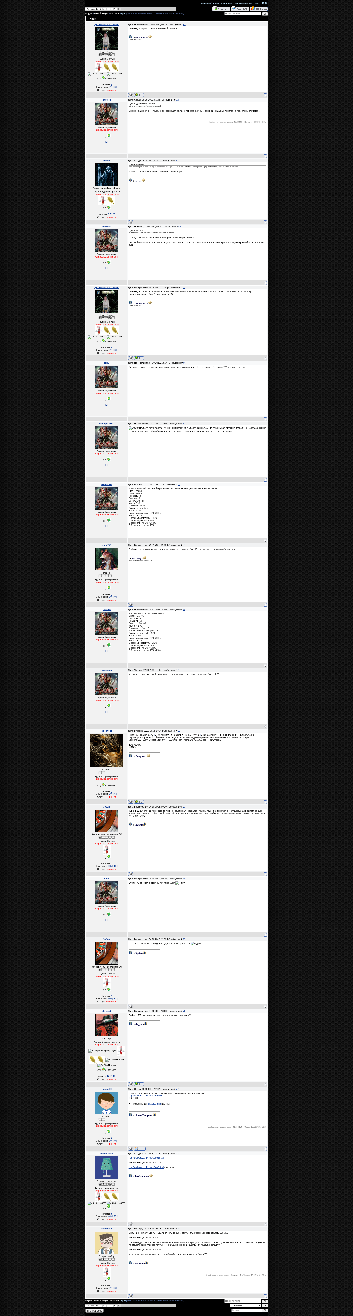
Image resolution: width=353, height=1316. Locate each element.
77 (177, 1089)
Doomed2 (106, 1228)
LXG (106, 878)
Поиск (257, 3)
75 (184, 939)
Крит (123, 13)
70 (184, 609)
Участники (226, 3)
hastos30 (107, 1089)
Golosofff (106, 484)
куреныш (107, 670)
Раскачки (114, 13)
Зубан (106, 806)
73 (184, 806)
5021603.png (154, 1103)
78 (177, 1153)
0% (110, 87)
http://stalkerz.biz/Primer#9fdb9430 (146, 1095)
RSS (264, 3)
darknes (106, 100)
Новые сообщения (209, 3)
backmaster (106, 1153)
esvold (106, 160)
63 (177, 160)
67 (184, 423)
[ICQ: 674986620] (139, 802)
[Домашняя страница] (140, 1149)
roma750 (106, 545)
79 (179, 1228)
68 (179, 484)
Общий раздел (101, 13)
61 (184, 24)
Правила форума (243, 3)
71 (178, 670)
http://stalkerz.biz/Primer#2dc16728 (146, 1157)
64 (179, 226)
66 (184, 363)
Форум (88, 13)
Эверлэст (106, 731)
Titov (106, 363)
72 (179, 731)
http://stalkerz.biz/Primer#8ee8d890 (146, 1167)
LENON (107, 609)
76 (184, 1011)
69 (184, 545)
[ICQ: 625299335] (139, 1084)
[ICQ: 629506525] (139, 95)
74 (184, 878)
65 (184, 287)
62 (177, 100)
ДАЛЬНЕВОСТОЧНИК (106, 24)
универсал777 (106, 423)
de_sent (106, 1011)
